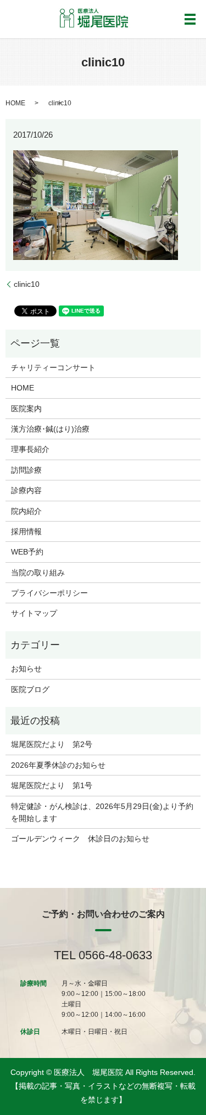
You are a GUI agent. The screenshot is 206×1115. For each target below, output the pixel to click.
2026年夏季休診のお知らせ (58, 765)
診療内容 (26, 490)
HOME (15, 103)
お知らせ (26, 668)
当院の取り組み (38, 572)
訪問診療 (26, 470)
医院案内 (26, 408)
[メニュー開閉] (190, 19)
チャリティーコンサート (53, 367)
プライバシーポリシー (49, 592)
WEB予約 (27, 551)
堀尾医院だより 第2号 (51, 744)
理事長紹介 (30, 449)
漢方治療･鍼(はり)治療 (50, 429)
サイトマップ (34, 613)
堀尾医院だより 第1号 (51, 785)
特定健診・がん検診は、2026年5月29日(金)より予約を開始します (102, 812)
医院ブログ (30, 689)
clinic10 (27, 284)
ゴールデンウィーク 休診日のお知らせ (80, 838)
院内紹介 (26, 511)
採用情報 (26, 531)
